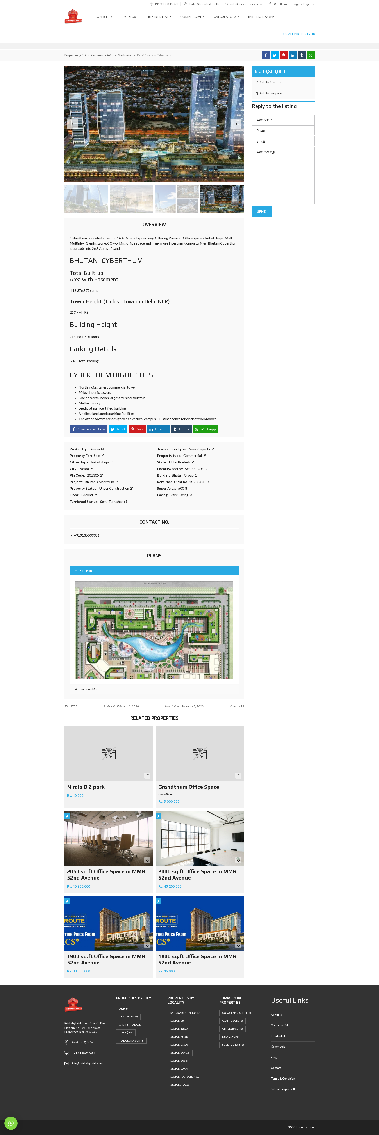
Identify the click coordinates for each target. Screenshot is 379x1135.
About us (276, 1015)
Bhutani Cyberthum (100, 482)
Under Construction (114, 488)
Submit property (296, 34)
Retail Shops (100, 462)
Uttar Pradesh (180, 462)
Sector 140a (194, 468)
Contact (276, 1068)
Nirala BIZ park (85, 787)
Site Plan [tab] (86, 570)
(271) (75, 55)
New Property (200, 449)
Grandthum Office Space (188, 787)
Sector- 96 (179, 1044)
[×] (11, 1123)
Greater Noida (130, 1024)
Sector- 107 (180, 1052)
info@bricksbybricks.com (246, 4)
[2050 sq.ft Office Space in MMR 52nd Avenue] (108, 838)
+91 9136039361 (166, 4)
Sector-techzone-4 (185, 1076)
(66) (125, 55)
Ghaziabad (128, 1016)
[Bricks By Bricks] (73, 16)
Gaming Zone (232, 1020)
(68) (102, 55)
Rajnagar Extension (185, 1012)
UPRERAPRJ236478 (190, 482)
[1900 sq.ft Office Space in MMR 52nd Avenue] (108, 923)
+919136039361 (87, 535)
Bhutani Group (183, 475)
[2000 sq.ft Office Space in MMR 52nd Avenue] (200, 838)
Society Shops (233, 1044)
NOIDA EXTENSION (131, 1040)
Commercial (192, 455)
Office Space (232, 1028)
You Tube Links (280, 1025)
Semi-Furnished (112, 501)
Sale (97, 455)
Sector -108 (179, 1060)
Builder (95, 449)
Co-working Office (236, 1012)
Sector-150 (179, 1068)
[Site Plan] (154, 630)
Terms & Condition (283, 1078)
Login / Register (304, 4)
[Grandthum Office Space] (200, 753)
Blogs (274, 1057)
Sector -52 (179, 1028)
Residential (278, 1036)
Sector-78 (179, 1036)
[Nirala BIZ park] (108, 753)
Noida (84, 468)
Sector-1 (177, 1020)
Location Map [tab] (88, 689)
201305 (93, 475)
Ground (87, 495)
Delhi (124, 1008)
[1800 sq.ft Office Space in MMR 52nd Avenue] (200, 923)
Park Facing (179, 495)
